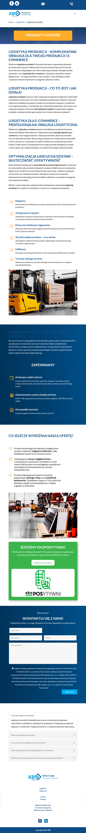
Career (43, 797)
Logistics (43, 788)
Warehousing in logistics (43, 810)
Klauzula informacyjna (30, 681)
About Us (43, 791)
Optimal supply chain (43, 805)
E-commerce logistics (43, 808)
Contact (43, 799)
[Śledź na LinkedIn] (17, 3)
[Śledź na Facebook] (11, 3)
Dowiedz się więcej (43, 562)
